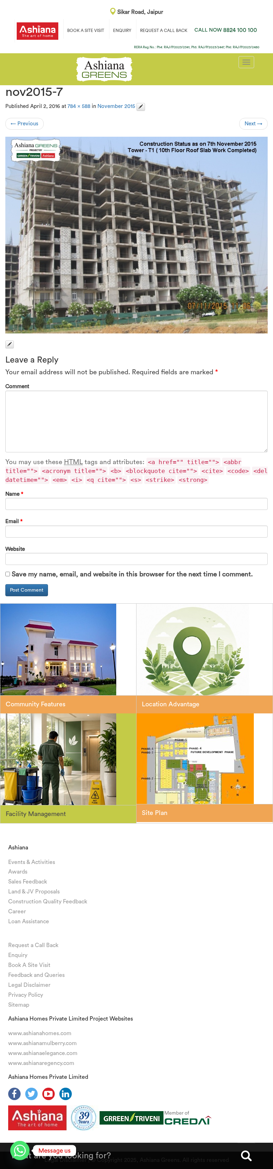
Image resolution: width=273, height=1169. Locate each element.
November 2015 (116, 106)
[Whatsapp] (20, 1150)
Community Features (35, 704)
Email (14, 521)
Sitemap (18, 1005)
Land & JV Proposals (34, 892)
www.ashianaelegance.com (42, 1053)
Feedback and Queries (36, 975)
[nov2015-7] (136, 235)
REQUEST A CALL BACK (163, 30)
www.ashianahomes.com (39, 1033)
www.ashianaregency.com (41, 1063)
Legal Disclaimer (29, 985)
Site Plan (154, 813)
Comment (17, 386)
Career (17, 911)
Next (253, 123)
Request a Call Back (33, 945)
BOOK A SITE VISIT (85, 30)
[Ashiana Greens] (104, 68)
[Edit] (140, 107)
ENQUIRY (122, 30)
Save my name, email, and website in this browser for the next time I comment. (132, 574)
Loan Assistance (28, 921)
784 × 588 (79, 106)
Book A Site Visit (29, 965)
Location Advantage (170, 704)
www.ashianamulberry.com (42, 1043)
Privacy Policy (25, 995)
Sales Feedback (27, 882)
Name (14, 494)
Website (15, 549)
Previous (24, 123)
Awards (17, 872)
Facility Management (36, 814)
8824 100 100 (225, 30)
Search (246, 1156)
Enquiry (17, 955)
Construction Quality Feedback (47, 901)
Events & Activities (31, 862)
